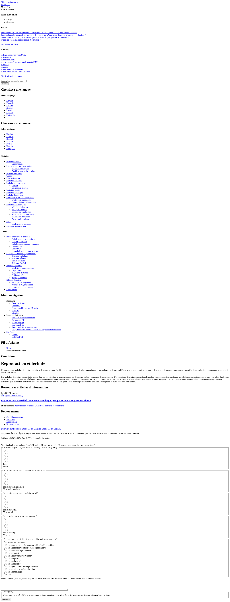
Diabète (15, 185)
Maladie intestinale (14, 173)
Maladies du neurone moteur (24, 214)
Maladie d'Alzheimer (20, 207)
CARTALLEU (18, 325)
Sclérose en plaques (20, 188)
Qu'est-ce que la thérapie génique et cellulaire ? (20, 40)
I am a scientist (12, 553)
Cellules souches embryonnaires (25, 244)
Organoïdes (16, 270)
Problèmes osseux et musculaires (20, 197)
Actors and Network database (24, 327)
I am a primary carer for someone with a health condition (30, 545)
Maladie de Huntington (21, 212)
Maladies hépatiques (14, 193)
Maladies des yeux (14, 181)
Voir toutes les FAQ (9, 44)
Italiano (9, 108)
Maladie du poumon (14, 195)
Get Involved (17, 337)
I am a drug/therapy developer (19, 556)
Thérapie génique (19, 258)
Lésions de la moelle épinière (24, 202)
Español (9, 113)
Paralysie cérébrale (19, 209)
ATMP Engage (18, 322)
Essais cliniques (18, 261)
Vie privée (10, 419)
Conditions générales (15, 417)
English (9, 101)
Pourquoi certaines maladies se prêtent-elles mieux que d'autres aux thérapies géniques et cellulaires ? (43, 35)
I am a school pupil (14, 572)
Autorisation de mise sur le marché (15, 72)
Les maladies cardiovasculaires (19, 166)
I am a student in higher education (20, 569)
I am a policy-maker (14, 561)
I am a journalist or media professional (22, 566)
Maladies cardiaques (20, 169)
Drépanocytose (18, 164)
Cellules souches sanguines (23, 239)
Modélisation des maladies (23, 268)
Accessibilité (11, 422)
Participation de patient (21, 282)
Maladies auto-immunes (16, 183)
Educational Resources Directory (25, 308)
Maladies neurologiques (16, 205)
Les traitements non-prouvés (23, 287)
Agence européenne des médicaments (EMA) (20, 62)
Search (4, 81)
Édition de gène (18, 275)
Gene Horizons (18, 303)
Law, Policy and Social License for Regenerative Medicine (36, 330)
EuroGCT (5, 4)
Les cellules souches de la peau (25, 251)
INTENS (15, 310)
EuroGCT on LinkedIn (31, 429)
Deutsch (9, 105)
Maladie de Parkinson (21, 217)
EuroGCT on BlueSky (51, 429)
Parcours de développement (23, 318)
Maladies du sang (13, 161)
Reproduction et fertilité (16, 226)
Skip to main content (9, 2)
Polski (9, 110)
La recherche (11, 289)
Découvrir (16, 306)
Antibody (5, 64)
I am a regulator (13, 558)
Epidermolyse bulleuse (21, 224)
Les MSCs (16, 249)
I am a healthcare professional (18, 550)
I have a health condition (16, 542)
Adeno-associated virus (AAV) (14, 55)
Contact (15, 334)
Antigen (4, 67)
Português (10, 115)
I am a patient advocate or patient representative (26, 548)
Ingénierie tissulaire (20, 273)
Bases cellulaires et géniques (18, 237)
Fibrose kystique (13, 178)
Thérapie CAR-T (19, 263)
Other (8, 574)
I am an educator (13, 564)
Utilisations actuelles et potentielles (21, 253)
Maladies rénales (13, 190)
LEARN (15, 313)
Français (9, 103)
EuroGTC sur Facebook (11, 429)
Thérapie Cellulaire (20, 256)
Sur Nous (10, 332)
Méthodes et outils (14, 265)
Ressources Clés (18, 320)
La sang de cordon (19, 241)
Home (9, 348)
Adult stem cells (8, 60)
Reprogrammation (19, 277)
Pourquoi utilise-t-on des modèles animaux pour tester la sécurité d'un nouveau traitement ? (39, 32)
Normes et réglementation (22, 285)
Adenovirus (6, 57)
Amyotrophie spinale (20, 219)
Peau (8, 221)
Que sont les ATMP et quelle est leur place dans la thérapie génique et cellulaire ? (35, 37)
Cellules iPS (17, 246)
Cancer (9, 176)
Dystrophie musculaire (21, 200)
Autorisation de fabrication (12, 69)
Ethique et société (13, 280)
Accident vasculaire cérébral (23, 171)
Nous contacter (12, 424)
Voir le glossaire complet (11, 76)
